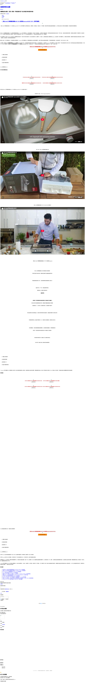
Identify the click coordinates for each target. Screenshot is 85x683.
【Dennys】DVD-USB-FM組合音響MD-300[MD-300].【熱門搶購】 (12, 579)
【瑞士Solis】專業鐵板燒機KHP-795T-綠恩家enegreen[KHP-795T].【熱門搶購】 (21, 21)
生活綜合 (7, 13)
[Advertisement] (42, 644)
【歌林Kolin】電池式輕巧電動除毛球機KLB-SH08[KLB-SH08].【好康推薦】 (14, 570)
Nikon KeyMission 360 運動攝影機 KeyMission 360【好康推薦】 (12, 571)
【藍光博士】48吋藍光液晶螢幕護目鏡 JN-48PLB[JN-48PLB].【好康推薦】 (13, 569)
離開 (5, 681)
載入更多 (2, 594)
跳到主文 (1, 9)
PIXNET (36, 670)
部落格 (3, 16)
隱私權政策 (47, 670)
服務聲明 (51, 670)
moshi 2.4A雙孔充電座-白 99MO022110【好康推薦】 (10, 572)
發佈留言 (2, 600)
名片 (3, 17)
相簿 (3, 15)
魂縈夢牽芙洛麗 (5, 7)
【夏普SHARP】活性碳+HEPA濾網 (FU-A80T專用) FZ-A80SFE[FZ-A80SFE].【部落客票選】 (16, 573)
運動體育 (7, 591)
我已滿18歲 (2, 681)
